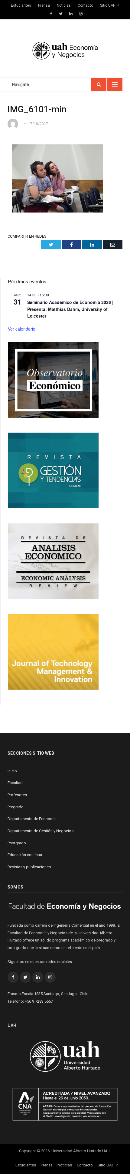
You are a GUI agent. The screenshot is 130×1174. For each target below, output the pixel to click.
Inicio (12, 771)
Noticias (64, 5)
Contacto (85, 5)
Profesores (17, 795)
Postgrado (17, 843)
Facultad (15, 782)
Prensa (44, 5)
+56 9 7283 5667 (39, 1001)
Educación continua (25, 854)
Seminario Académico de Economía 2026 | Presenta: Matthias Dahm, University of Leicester (70, 309)
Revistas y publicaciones (29, 867)
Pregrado (16, 807)
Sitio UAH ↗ (109, 5)
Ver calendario (21, 329)
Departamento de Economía (32, 818)
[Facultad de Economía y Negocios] (65, 49)
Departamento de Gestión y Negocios (40, 831)
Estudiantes (21, 5)
